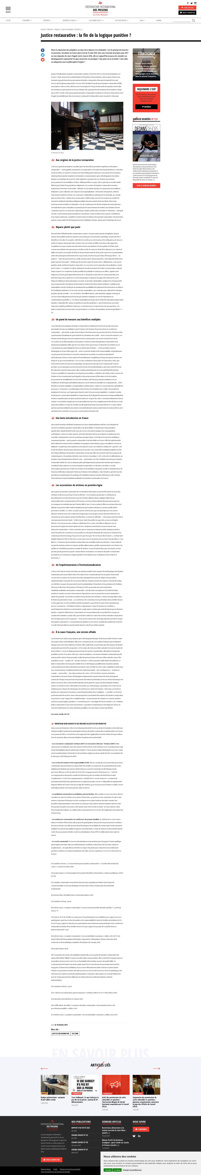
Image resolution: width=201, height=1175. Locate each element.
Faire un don (188, 8)
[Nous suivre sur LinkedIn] (139, 1136)
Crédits (55, 1169)
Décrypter (46, 20)
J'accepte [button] (108, 1170)
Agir (141, 20)
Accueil (8, 20)
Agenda (158, 20)
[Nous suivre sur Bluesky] (134, 1136)
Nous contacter (188, 13)
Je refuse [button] (117, 1170)
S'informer (49, 29)
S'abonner (142, 1129)
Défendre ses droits (69, 20)
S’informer (26, 20)
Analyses (57, 29)
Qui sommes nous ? (95, 20)
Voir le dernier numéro (146, 185)
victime (75, 1033)
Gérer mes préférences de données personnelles (55, 1171)
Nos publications (120, 20)
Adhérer (147, 106)
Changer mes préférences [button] (132, 1170)
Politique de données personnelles (70, 1169)
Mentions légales (46, 1169)
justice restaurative (60, 1033)
